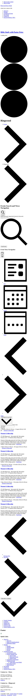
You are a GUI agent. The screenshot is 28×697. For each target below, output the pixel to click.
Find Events (3, 246)
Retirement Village (11, 643)
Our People (6, 666)
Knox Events (13, 655)
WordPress (9, 695)
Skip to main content (8, 1)
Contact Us (6, 667)
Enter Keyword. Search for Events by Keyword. (12, 216)
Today (2, 415)
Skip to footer (7, 3)
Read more (19, 444)
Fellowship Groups (11, 663)
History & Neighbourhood (13, 642)
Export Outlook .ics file (9, 627)
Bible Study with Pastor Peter (12, 32)
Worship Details (10, 647)
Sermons (9, 648)
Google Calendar (8, 620)
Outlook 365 (7, 623)
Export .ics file (7, 625)
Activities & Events (8, 651)
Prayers (8, 650)
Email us (3, 680)
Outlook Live (7, 624)
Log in (14, 695)
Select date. (15, 424)
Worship (6, 644)
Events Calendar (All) (12, 654)
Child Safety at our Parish (16, 662)
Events (5, 124)
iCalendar (6, 621)
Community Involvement (12, 659)
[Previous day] (15, 374)
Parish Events (13, 658)
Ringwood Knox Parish (6, 5)
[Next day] (15, 413)
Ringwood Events (14, 657)
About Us (6, 639)
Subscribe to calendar (6, 598)
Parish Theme (13, 693)
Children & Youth (11, 661)
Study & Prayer (10, 665)
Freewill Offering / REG (9, 669)
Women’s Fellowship (7, 433)
